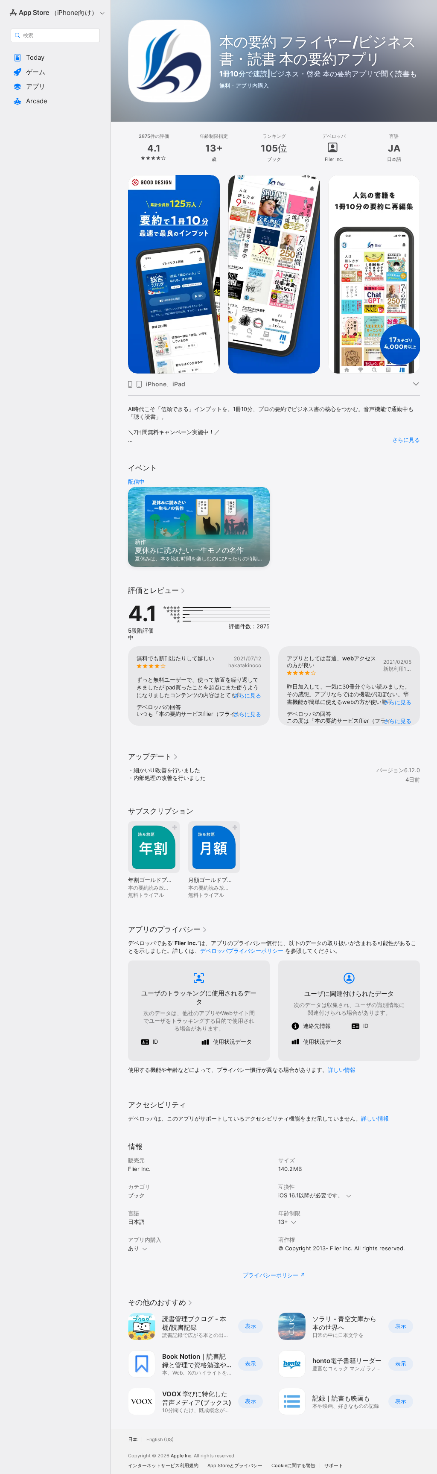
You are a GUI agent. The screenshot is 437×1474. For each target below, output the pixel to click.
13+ (283, 1221)
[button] (55, 57)
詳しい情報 (341, 1069)
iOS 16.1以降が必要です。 (310, 1195)
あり (133, 1248)
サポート (333, 1465)
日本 (132, 1439)
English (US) (160, 1439)
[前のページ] (119, 148)
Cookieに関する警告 (293, 1465)
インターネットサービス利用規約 (163, 1465)
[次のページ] (428, 148)
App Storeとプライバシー (234, 1465)
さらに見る (406, 439)
